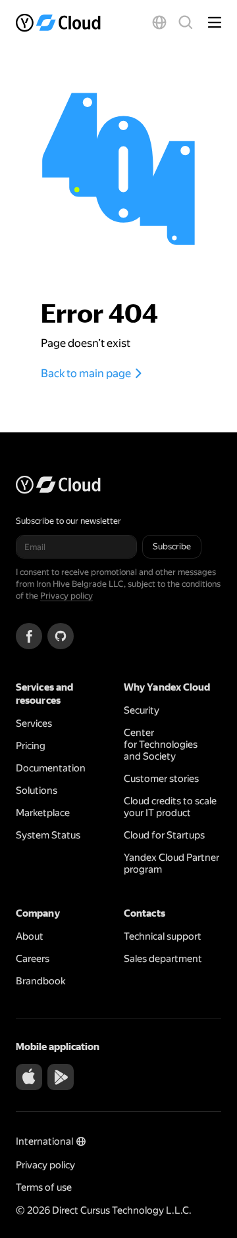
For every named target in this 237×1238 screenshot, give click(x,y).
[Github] (60, 636)
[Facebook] (29, 636)
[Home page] (62, 22)
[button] (159, 22)
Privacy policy (66, 596)
